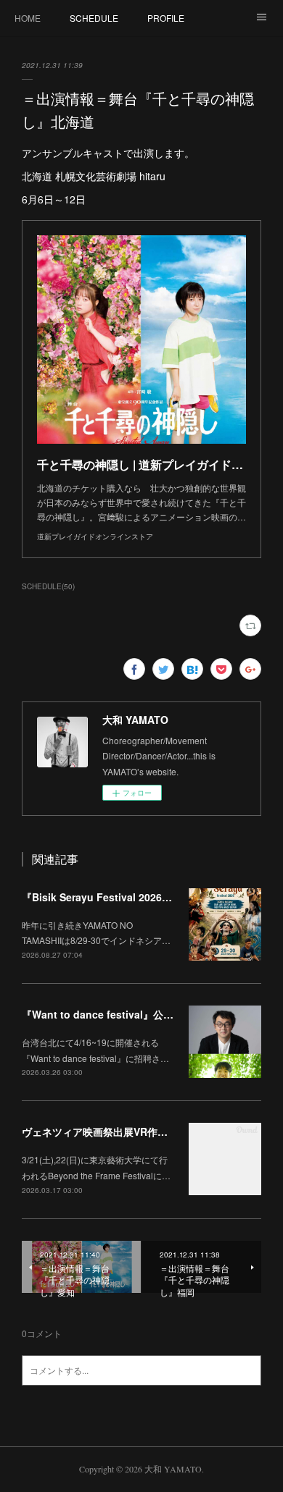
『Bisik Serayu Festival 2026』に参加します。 (132, 897)
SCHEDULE (94, 18)
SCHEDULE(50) (48, 586)
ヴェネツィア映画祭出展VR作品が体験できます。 (135, 1131)
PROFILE (165, 18)
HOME (28, 18)
